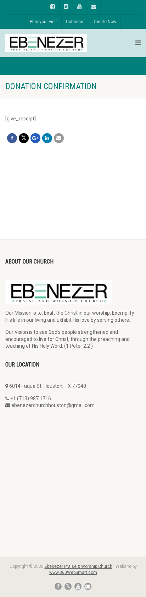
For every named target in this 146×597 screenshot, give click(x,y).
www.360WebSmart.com (73, 572)
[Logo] (46, 43)
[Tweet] (24, 138)
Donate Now (104, 21)
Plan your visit (43, 21)
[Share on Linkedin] (47, 138)
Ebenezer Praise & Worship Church (78, 566)
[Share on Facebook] (12, 138)
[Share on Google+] (35, 138)
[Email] (59, 138)
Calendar (75, 21)
